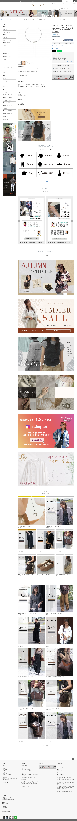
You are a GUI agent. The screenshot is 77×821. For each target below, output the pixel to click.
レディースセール (6, 32)
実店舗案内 (75, 3)
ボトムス (5, 29)
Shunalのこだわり (69, 3)
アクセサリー (6, 53)
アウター (5, 50)
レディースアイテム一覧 (7, 19)
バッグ (5, 89)
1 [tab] (37, 18)
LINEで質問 (62, 3)
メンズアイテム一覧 (7, 40)
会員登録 (53, 3)
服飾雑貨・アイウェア (8, 56)
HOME (1, 19)
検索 (74, 1)
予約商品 (5, 108)
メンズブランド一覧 (8, 97)
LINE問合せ (20, 1)
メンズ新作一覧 (7, 42)
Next (75, 14)
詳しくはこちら (70, 61)
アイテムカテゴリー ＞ (45, 181)
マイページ (27, 1)
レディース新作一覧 (8, 67)
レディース (13, 1)
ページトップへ (73, 759)
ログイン (57, 3)
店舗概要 (4, 795)
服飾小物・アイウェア (8, 83)
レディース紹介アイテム (8, 102)
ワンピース (6, 78)
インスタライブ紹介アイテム (8, 100)
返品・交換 (41, 763)
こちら (26, 770)
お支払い (4, 763)
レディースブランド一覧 (8, 94)
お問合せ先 (60, 763)
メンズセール (5, 24)
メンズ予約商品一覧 (8, 113)
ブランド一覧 (5, 92)
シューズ (5, 59)
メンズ (4, 1)
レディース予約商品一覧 (8, 110)
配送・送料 (23, 763)
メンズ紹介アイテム (8, 105)
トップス (5, 26)
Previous (1, 14)
